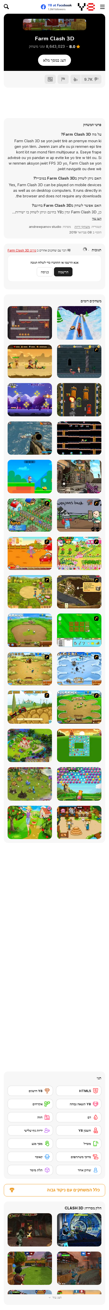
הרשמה (63, 272)
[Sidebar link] (102, 7)
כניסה (45, 272)
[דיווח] (63, 79)
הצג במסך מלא (54, 60)
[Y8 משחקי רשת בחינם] (86, 7)
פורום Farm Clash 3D (22, 250)
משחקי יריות (82, 227)
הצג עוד (57, 1297)
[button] (96, 218)
